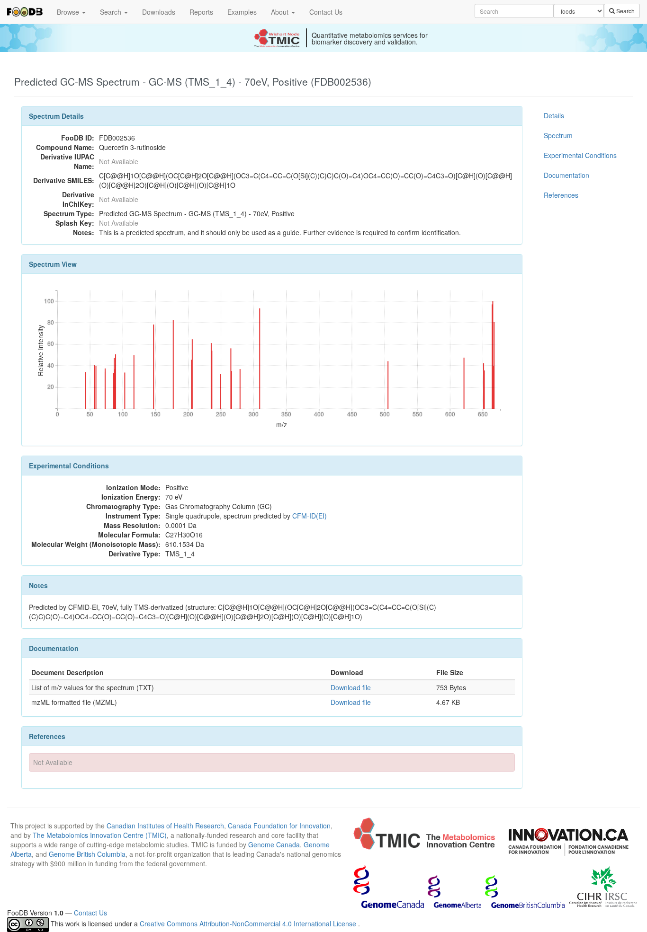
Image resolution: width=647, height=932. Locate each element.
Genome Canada (274, 844)
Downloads (158, 12)
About (280, 12)
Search (111, 12)
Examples (242, 12)
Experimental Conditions (580, 155)
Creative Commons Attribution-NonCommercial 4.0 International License (249, 923)
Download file (351, 687)
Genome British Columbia (87, 854)
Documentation (566, 175)
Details (554, 115)
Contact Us (325, 12)
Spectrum (558, 135)
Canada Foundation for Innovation (279, 825)
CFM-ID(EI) (309, 515)
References (561, 195)
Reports (201, 12)
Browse (69, 12)
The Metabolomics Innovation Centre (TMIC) (100, 835)
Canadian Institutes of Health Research (165, 825)
